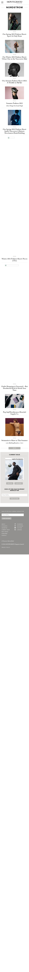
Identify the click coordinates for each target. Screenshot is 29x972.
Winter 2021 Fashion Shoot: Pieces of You (14, 260)
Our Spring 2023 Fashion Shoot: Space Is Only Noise (14, 35)
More (14, 448)
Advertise (4, 527)
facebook (20, 524)
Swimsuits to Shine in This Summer (14, 440)
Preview (9, 483)
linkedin (19, 529)
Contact (4, 535)
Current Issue (6, 529)
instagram (20, 526)
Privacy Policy (6, 547)
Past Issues (5, 531)
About (3, 524)
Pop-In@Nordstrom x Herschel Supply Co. (14, 413)
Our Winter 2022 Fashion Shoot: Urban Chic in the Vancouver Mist (14, 58)
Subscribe (19, 483)
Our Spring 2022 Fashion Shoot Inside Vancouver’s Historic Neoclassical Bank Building (14, 131)
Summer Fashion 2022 (14, 103)
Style (14, 31)
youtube (19, 527)
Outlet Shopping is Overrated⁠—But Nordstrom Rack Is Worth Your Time (14, 388)
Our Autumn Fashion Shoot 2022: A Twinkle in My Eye (14, 81)
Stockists (4, 526)
